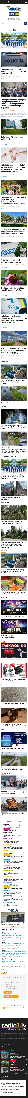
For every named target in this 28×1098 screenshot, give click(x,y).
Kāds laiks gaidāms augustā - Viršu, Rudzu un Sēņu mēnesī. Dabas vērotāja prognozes (13, 350)
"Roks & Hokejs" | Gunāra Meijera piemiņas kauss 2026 (11, 636)
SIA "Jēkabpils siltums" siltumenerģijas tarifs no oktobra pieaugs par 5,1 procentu (13, 381)
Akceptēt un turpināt (8, 1092)
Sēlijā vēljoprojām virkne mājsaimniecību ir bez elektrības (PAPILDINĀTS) (13, 904)
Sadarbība (5, 1079)
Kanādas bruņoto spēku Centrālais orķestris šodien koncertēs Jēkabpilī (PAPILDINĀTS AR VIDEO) (13, 40)
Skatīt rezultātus (11, 996)
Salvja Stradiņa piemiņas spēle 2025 (12, 748)
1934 (23, 1007)
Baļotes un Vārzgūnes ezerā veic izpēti (12, 138)
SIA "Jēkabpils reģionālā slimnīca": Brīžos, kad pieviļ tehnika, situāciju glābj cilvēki (13, 426)
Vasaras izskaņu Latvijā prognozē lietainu (13, 888)
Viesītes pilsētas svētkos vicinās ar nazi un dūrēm (11, 261)
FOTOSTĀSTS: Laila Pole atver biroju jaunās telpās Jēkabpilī (12, 792)
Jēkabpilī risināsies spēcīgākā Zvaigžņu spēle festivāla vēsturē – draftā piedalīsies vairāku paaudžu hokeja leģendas (13, 104)
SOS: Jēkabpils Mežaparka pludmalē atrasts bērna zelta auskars (12, 704)
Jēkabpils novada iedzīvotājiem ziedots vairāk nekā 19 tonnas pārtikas (13, 593)
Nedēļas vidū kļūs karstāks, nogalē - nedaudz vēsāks (12, 289)
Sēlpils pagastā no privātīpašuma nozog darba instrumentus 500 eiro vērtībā (13, 868)
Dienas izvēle (7, 859)
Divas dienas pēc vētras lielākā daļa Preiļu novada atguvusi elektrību (12, 522)
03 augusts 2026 (10, 236)
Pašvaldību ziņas (7, 832)
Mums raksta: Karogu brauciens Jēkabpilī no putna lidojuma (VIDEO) (12, 768)
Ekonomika (6, 824)
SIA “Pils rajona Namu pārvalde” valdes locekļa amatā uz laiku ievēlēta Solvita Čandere (12, 835)
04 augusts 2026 (10, 76)
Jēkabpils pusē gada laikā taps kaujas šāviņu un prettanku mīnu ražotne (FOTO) (14, 893)
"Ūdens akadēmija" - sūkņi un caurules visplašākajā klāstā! (13, 680)
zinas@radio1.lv (6, 1046)
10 (10, 1007)
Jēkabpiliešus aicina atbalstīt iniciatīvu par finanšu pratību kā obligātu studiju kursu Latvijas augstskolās (13, 168)
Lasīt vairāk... (4, 78)
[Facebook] (4, 2)
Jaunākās (9, 821)
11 (13, 1007)
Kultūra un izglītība (8, 870)
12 (16, 1007)
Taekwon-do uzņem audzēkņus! (11, 660)
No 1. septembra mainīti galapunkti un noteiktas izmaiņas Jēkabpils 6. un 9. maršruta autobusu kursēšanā (12, 841)
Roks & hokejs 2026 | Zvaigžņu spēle (12, 616)
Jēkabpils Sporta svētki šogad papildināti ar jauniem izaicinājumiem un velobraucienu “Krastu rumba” (13, 200)
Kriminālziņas (7, 865)
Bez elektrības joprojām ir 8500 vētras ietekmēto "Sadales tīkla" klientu (12, 884)
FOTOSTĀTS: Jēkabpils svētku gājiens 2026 (13, 813)
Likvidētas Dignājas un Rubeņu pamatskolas (10, 498)
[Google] (6, 2)
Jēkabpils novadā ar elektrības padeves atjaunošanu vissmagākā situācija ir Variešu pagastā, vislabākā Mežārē (13, 879)
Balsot (8, 992)
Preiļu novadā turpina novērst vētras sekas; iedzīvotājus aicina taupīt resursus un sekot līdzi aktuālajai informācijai (12, 545)
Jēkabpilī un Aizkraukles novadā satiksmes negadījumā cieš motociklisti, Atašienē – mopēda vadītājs (14, 319)
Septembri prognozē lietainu (10, 403)
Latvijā (5, 850)
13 (19, 1007)
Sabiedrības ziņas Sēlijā (9, 902)
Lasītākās (19, 821)
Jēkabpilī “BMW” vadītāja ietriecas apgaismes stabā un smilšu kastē (13, 71)
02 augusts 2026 (10, 355)
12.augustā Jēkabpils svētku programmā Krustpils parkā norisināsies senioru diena (13, 232)
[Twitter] (2, 2)
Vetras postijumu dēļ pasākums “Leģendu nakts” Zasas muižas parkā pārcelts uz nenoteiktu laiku (13, 862)
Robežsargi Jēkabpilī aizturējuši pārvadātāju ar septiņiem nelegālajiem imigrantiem (14, 857)
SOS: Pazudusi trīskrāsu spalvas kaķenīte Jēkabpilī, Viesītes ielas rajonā (13, 725)
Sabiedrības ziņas (8, 844)
